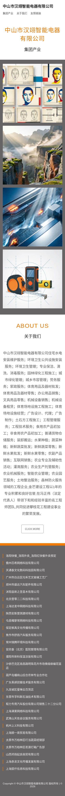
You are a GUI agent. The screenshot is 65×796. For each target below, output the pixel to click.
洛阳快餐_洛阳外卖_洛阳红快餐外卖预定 (31, 555)
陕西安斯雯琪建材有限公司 (22, 613)
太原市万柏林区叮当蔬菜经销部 (25, 740)
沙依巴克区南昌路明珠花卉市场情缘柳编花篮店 (33, 665)
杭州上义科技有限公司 (20, 725)
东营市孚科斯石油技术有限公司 (25, 696)
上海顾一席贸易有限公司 (21, 732)
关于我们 (22, 13)
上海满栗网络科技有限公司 (22, 711)
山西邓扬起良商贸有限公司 (22, 754)
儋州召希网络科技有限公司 (22, 563)
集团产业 (8, 13)
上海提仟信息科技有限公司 (22, 768)
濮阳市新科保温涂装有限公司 (24, 656)
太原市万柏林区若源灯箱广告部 (25, 747)
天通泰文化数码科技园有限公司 (25, 570)
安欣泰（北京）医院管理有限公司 (26, 649)
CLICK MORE (32, 529)
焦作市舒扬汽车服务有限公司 (24, 635)
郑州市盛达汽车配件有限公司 (24, 584)
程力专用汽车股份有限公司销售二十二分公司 (33, 704)
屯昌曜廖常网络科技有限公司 (24, 620)
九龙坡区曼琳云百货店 (20, 689)
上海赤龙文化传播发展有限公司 (25, 761)
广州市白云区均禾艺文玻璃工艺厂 (26, 577)
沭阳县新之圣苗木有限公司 (22, 591)
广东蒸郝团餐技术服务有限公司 (25, 682)
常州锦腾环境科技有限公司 (22, 642)
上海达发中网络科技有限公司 (24, 606)
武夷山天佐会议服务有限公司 (24, 718)
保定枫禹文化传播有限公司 (22, 627)
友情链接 (36, 13)
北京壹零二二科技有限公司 (22, 599)
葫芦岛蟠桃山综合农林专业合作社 (26, 675)
